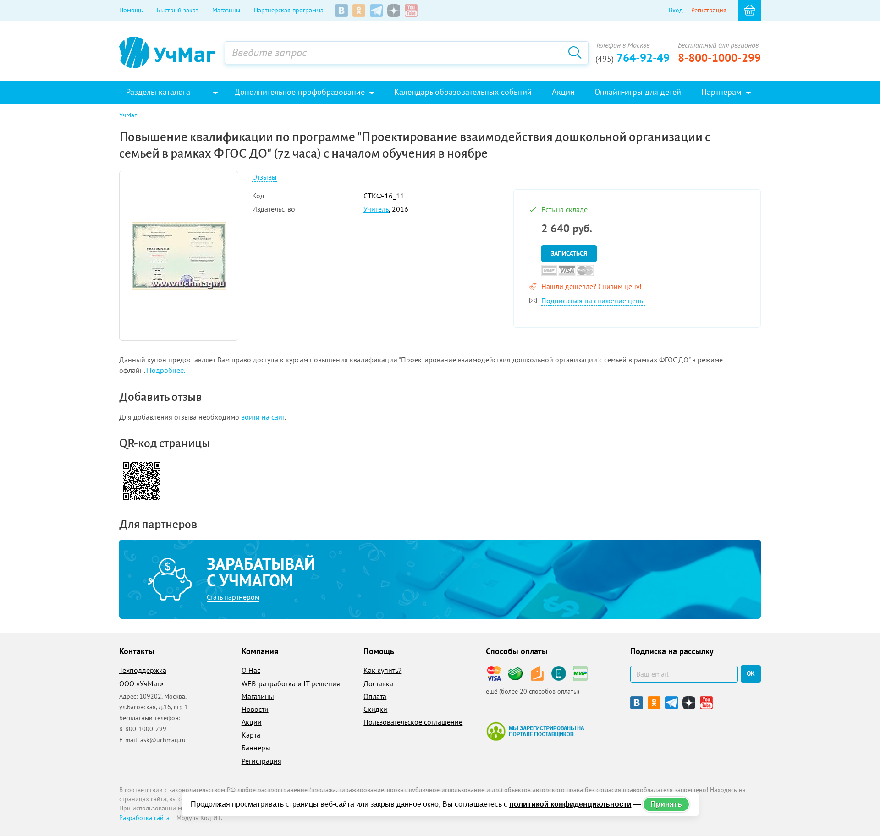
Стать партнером (233, 596)
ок (751, 673)
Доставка (378, 683)
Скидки (375, 709)
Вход (676, 10)
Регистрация (708, 10)
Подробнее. (166, 370)
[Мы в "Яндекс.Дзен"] (393, 10)
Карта (251, 734)
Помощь (131, 10)
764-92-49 (632, 57)
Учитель (376, 208)
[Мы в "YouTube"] (411, 10)
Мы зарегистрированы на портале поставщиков (535, 731)
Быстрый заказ (177, 10)
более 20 (514, 691)
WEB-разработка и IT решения (291, 683)
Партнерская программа (289, 10)
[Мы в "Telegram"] (376, 10)
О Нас (251, 670)
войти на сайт (263, 416)
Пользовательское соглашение (412, 722)
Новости (255, 709)
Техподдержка (142, 670)
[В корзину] (749, 10)
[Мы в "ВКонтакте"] (341, 10)
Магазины (226, 10)
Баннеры (256, 747)
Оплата (374, 696)
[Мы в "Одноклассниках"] (358, 10)
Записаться (569, 253)
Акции (252, 722)
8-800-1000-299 (719, 57)
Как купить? (382, 670)
